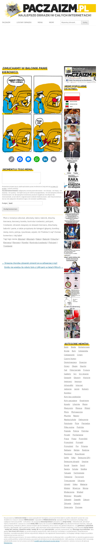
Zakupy (86, 500)
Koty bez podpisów (72, 397)
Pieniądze (86, 423)
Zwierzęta (68, 507)
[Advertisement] (49, 45)
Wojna (85, 488)
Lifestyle (76, 404)
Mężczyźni (68, 408)
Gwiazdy (67, 378)
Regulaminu (8, 543)
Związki (77, 503)
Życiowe (78, 507)
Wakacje (83, 484)
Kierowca (7, 242)
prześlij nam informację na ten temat (47, 541)
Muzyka (67, 416)
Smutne (85, 461)
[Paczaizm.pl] (49, 9)
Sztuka (75, 469)
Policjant (52, 242)
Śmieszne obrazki (71, 461)
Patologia (68, 423)
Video (75, 484)
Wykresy (67, 496)
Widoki (67, 488)
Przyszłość (68, 446)
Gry (75, 374)
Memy (51, 22)
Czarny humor (70, 359)
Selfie (66, 458)
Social (66, 465)
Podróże (80, 427)
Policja (76, 431)
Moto (66, 412)
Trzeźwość (7, 246)
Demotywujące (70, 362)
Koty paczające (70, 400)
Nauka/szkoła (70, 419)
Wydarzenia (69, 492)
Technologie (79, 473)
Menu (40, 22)
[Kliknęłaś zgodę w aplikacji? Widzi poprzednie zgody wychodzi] (72, 330)
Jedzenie (68, 389)
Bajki (66, 347)
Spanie (75, 465)
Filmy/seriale (75, 370)
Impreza (78, 381)
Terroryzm (79, 477)
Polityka (84, 431)
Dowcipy (83, 362)
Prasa (73, 439)
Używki (67, 484)
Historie (86, 378)
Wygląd (80, 492)
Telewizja (68, 477)
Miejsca (79, 408)
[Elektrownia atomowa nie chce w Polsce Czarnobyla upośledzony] (72, 297)
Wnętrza (76, 488)
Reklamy (67, 450)
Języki (76, 389)
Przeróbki (83, 439)
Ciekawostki (69, 355)
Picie (77, 423)
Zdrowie (67, 503)
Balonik (46, 239)
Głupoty (77, 378)
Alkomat (21, 239)
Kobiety (85, 389)
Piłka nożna (69, 427)
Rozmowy (68, 454)
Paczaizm (6, 22)
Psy (77, 446)
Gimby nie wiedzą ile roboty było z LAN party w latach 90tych (33, 267)
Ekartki (83, 366)
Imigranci (68, 381)
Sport (82, 465)
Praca (66, 439)
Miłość (87, 408)
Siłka (73, 458)
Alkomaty (31, 239)
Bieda (73, 347)
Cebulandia (83, 351)
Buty (74, 351)
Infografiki (68, 385)
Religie (76, 450)
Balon (38, 239)
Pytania (84, 446)
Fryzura (86, 370)
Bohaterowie (84, 347)
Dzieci (66, 366)
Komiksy (67, 393)
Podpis (4, 203)
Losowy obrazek (24, 22)
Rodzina (85, 450)
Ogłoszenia (83, 419)
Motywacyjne (77, 412)
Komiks (25, 242)
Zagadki (77, 500)
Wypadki (77, 496)
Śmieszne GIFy (84, 458)
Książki (67, 404)
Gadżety (67, 374)
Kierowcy (17, 242)
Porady (67, 435)
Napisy (76, 416)
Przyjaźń (79, 442)
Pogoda (67, 431)
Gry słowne (84, 374)
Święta (67, 469)
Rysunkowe (80, 454)
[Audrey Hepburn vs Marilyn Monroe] (72, 215)
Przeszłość (68, 442)
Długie (74, 366)
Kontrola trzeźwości (38, 242)
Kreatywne (84, 400)
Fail (65, 370)
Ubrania (81, 481)
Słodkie (84, 469)
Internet (79, 385)
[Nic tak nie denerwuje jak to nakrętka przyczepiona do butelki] (72, 314)
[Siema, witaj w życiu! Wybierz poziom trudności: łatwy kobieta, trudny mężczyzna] (72, 166)
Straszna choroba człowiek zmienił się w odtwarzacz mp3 (29, 263)
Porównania (78, 435)
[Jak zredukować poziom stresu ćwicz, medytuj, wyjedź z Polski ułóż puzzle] (72, 281)
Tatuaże (67, 473)
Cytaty (80, 355)
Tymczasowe (69, 481)
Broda (66, 351)
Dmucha (54, 239)
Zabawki (67, 500)
